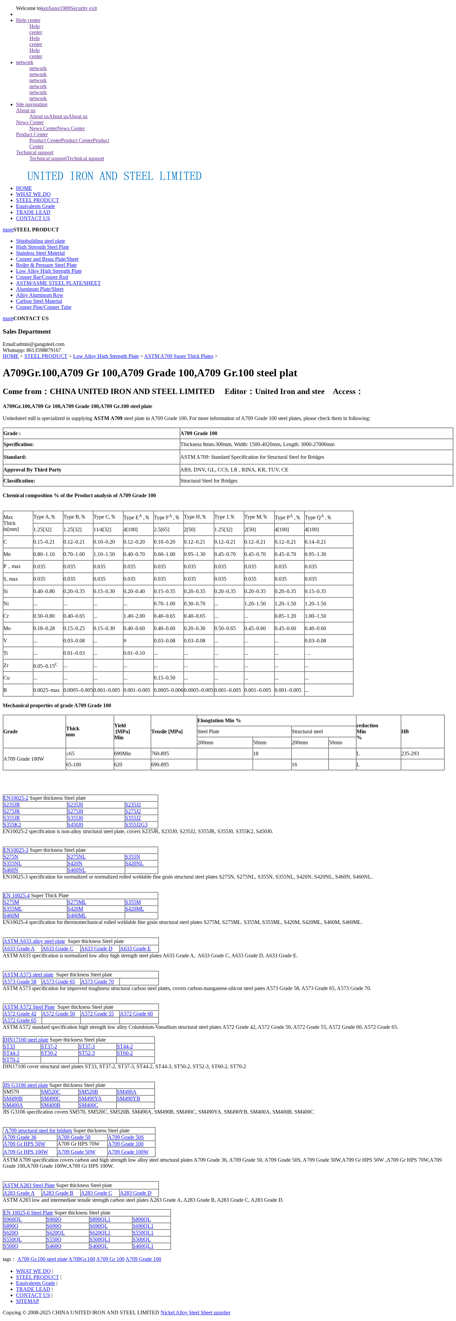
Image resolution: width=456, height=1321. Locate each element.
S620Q (10, 1233)
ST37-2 (49, 1046)
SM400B (50, 1105)
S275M (11, 902)
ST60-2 (125, 1053)
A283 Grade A (19, 1193)
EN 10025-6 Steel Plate (28, 1212)
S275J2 (133, 811)
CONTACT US (33, 1295)
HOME (24, 188)
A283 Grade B (57, 1193)
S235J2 (133, 804)
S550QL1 (143, 1233)
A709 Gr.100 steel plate (42, 1259)
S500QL (142, 1239)
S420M (75, 909)
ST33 (9, 1046)
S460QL (98, 1246)
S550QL (12, 1239)
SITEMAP (27, 1301)
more (8, 229)
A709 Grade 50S (126, 1137)
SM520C (50, 1092)
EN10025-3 (15, 850)
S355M (133, 902)
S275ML (76, 902)
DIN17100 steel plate (25, 1040)
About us (25, 110)
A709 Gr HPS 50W (24, 1144)
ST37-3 (87, 1046)
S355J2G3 (136, 824)
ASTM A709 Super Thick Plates (178, 356)
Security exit (83, 8)
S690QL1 (143, 1226)
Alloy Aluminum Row (39, 295)
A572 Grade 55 (97, 1013)
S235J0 (75, 804)
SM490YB (128, 1098)
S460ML (76, 915)
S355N (132, 857)
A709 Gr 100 (110, 1259)
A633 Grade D (96, 948)
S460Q (53, 1246)
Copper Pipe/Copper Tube (43, 307)
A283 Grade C (96, 1193)
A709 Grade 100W (128, 1152)
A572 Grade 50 (58, 1013)
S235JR (11, 804)
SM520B (88, 1092)
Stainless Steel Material (40, 253)
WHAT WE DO (33, 1271)
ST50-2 (49, 1053)
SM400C (88, 1105)
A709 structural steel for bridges (38, 1130)
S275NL (76, 857)
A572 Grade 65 (19, 1020)
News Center (30, 122)
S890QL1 (99, 1219)
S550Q (53, 1239)
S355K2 (12, 824)
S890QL (142, 1219)
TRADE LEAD (33, 1289)
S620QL (55, 1233)
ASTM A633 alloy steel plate (34, 941)
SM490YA (90, 1098)
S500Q (10, 1246)
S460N (10, 870)
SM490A (127, 1092)
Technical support (34, 152)
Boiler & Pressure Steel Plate (46, 265)
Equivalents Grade (35, 1283)
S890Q (10, 1226)
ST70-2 (11, 1060)
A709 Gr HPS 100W (25, 1152)
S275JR (11, 811)
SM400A (13, 1105)
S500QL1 (99, 1239)
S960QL (12, 1219)
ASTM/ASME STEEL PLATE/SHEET (58, 283)
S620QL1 (99, 1233)
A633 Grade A (19, 948)
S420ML (134, 909)
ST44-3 (11, 1053)
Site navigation (31, 104)
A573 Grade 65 (58, 981)
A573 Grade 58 (19, 981)
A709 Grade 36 (19, 1137)
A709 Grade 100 (126, 1144)
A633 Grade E (135, 948)
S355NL (12, 863)
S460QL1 (143, 1246)
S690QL (98, 1226)
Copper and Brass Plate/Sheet (47, 259)
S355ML (12, 909)
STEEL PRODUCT (45, 356)
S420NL (134, 863)
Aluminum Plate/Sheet (39, 289)
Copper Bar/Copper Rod (42, 277)
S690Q (53, 1226)
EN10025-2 (15, 798)
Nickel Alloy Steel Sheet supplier (195, 1312)
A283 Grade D (136, 1193)
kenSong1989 (55, 8)
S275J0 (75, 811)
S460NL (76, 870)
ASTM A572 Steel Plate (29, 1007)
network (24, 62)
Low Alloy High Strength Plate (49, 271)
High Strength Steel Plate (42, 247)
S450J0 (75, 824)
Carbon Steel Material (39, 301)
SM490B (13, 1098)
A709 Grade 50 (73, 1137)
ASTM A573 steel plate (28, 974)
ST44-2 (125, 1046)
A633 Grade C (57, 948)
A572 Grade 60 (136, 1013)
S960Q (53, 1219)
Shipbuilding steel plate (40, 241)
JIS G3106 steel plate (25, 1085)
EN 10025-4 (16, 895)
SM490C (50, 1098)
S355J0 (75, 818)
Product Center (32, 134)
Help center (28, 20)
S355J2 (133, 818)
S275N (10, 857)
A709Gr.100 (81, 1259)
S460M (11, 915)
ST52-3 (87, 1053)
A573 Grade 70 (97, 981)
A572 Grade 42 (19, 1013)
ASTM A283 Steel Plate (29, 1185)
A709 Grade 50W (76, 1152)
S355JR (11, 818)
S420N (74, 863)
